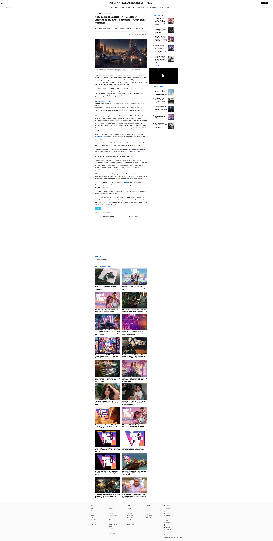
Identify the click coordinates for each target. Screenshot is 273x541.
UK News (116, 7)
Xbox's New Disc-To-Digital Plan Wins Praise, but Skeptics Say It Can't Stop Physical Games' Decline (107, 379)
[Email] (143, 34)
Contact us (129, 510)
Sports (92, 528)
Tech (147, 7)
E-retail (110, 508)
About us (129, 508)
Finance (110, 517)
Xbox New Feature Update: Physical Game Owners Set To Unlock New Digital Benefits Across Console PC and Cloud (133, 356)
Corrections (129, 519)
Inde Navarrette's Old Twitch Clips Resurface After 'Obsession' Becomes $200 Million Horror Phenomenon (134, 403)
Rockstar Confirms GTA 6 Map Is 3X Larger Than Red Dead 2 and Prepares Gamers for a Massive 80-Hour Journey (107, 356)
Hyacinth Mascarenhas (102, 33)
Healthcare (111, 513)
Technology (93, 522)
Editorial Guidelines (134, 216)
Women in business (113, 524)
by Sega (127, 182)
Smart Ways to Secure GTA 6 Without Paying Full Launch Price (160, 116)
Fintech (110, 531)
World (110, 7)
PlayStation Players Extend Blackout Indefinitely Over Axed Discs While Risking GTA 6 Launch (133, 288)
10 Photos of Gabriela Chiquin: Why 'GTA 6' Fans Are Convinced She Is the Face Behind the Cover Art (107, 403)
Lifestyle (161, 7)
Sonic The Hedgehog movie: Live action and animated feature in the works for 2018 (118, 110)
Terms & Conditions (131, 513)
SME (133, 7)
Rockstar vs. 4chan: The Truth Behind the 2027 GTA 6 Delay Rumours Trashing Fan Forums (106, 473)
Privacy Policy (130, 515)
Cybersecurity (112, 519)
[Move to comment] (146, 34)
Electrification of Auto (113, 515)
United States (148, 517)
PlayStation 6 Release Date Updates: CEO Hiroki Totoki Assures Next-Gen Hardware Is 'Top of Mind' (107, 288)
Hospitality (111, 510)
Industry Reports (112, 533)
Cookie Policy (130, 517)
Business (128, 7)
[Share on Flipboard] (137, 34)
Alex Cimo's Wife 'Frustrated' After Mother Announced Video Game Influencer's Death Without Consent (134, 496)
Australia (147, 508)
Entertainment (153, 7)
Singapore (148, 513)
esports (110, 526)
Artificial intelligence (113, 522)
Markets (122, 7)
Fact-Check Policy (131, 524)
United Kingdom (149, 515)
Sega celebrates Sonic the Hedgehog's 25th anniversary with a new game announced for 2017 (121, 107)
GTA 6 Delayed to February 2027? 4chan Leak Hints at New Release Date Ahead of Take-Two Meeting (107, 449)
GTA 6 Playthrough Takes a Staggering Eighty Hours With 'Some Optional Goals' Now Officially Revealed (134, 379)
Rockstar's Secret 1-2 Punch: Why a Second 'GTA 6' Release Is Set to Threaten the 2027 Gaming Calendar (107, 426)
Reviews (167, 7)
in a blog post (141, 151)
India (147, 510)
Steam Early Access (101, 136)
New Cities (111, 528)
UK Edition (267, 7)
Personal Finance (140, 7)
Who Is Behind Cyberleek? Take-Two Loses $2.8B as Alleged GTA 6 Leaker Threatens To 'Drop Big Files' (134, 473)
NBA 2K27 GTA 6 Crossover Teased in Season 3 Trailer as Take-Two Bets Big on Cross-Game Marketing (133, 333)
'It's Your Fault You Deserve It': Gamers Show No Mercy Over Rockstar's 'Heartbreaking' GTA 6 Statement (107, 333)
